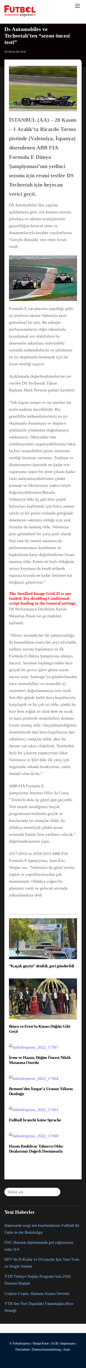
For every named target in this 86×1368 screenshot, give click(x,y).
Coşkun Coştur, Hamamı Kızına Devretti (36, 1293)
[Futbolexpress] (20, 15)
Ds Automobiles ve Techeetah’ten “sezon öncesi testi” (37, 35)
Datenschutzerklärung (46, 1349)
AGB (54, 1343)
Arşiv (66, 1349)
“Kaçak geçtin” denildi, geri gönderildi (41, 966)
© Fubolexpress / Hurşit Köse (29, 1343)
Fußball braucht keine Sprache (35, 1120)
